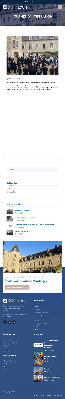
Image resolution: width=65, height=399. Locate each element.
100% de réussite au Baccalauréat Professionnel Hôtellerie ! (51, 344)
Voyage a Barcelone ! (51, 369)
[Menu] (60, 7)
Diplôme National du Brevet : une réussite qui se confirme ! (35, 225)
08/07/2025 (50, 362)
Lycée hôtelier (8, 367)
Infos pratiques (39, 315)
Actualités (11, 189)
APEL (36, 327)
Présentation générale (10, 343)
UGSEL (37, 330)
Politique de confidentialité (54, 396)
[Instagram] (27, 2)
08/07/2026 (50, 350)
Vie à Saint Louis (9, 340)
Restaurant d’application (42, 312)
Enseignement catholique (42, 324)
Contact (6, 352)
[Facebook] (22, 2)
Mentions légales (39, 396)
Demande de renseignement (16, 287)
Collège (6, 364)
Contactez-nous (38, 2)
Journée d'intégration (22, 231)
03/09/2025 (50, 380)
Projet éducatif (8, 346)
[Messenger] (25, 2)
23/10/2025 (50, 372)
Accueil (37, 306)
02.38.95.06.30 (9, 317)
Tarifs (6, 349)
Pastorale (38, 309)
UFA (5, 370)
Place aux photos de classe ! (25, 218)
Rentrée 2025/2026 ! (22, 210)
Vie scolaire (12, 192)
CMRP (12, 392)
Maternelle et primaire (10, 361)
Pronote (37, 321)
